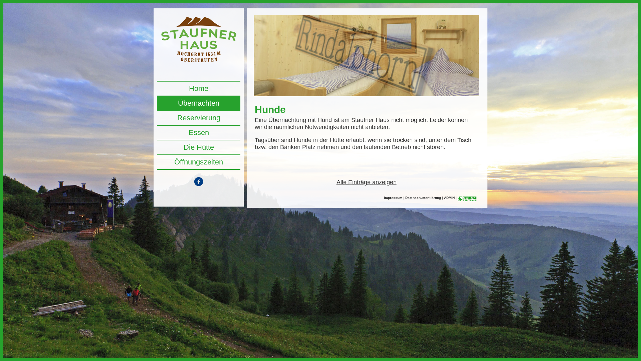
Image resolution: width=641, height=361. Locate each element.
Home (198, 88)
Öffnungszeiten (198, 162)
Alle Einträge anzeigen (367, 182)
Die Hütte (199, 147)
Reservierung (198, 118)
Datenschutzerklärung (423, 198)
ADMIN (449, 198)
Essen (199, 132)
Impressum (393, 198)
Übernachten (198, 103)
